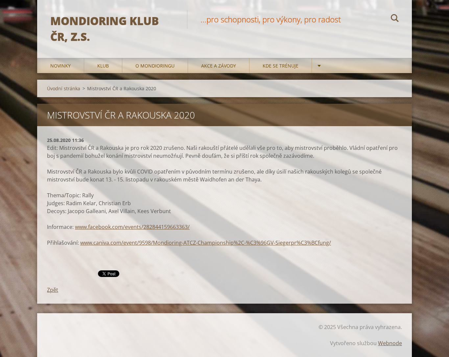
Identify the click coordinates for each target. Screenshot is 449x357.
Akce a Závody (218, 66)
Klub (103, 66)
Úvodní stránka (63, 88)
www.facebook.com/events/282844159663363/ (132, 227)
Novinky (60, 66)
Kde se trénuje (280, 66)
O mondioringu (155, 66)
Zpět (52, 289)
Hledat (395, 19)
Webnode (390, 343)
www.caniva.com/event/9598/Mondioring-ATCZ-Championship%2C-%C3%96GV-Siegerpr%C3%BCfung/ (205, 242)
